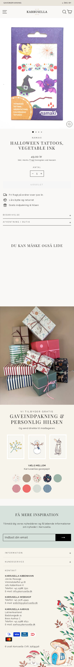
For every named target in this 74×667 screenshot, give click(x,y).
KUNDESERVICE (14, 562)
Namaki (37, 138)
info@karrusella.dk (22, 591)
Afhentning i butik (16, 222)
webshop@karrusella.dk (25, 603)
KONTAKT (11, 570)
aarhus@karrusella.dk (24, 624)
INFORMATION (14, 553)
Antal (37, 167)
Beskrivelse (11, 215)
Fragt (32, 160)
